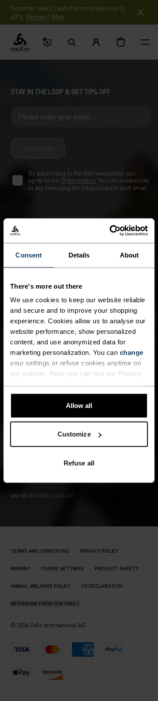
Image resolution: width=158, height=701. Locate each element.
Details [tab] (79, 254)
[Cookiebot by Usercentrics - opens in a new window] (111, 230)
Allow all (79, 405)
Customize (74, 434)
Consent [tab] (28, 254)
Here (57, 373)
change (132, 352)
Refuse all (79, 462)
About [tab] (129, 254)
